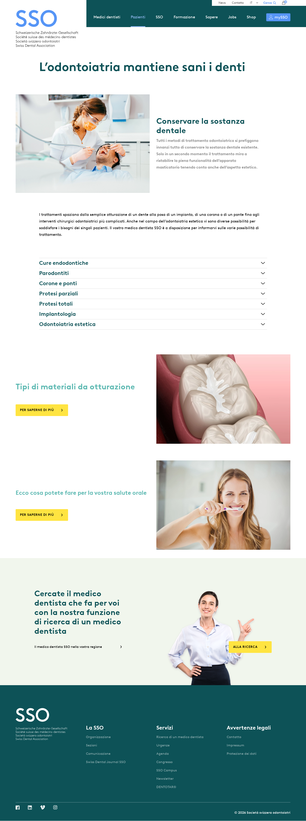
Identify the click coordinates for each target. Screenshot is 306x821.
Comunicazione (98, 754)
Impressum (235, 745)
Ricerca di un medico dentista (180, 737)
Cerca (267, 3)
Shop (251, 17)
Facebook (18, 807)
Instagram (55, 807)
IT (251, 3)
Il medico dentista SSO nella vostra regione (68, 647)
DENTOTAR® (166, 787)
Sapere (211, 17)
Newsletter (165, 779)
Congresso (164, 762)
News (222, 3)
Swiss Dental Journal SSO (106, 762)
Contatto (238, 3)
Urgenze (163, 745)
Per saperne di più (37, 410)
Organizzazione (98, 737)
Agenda (162, 754)
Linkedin (30, 807)
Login (278, 17)
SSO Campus (166, 770)
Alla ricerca (245, 647)
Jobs (232, 17)
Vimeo (42, 807)
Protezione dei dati (241, 754)
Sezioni (91, 745)
